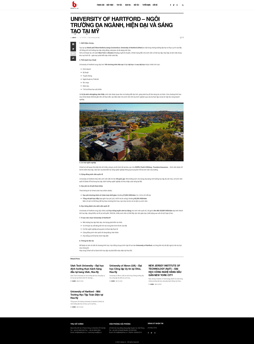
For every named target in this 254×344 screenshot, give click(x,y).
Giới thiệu (109, 5)
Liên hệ (155, 5)
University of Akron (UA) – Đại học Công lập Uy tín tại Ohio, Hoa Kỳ (125, 269)
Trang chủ (100, 5)
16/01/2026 (119, 281)
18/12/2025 (80, 307)
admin (74, 37)
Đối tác (136, 5)
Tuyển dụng (146, 5)
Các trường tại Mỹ (94, 37)
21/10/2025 (83, 37)
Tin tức (119, 5)
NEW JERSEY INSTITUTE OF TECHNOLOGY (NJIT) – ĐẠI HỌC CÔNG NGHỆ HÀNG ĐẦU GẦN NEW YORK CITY (165, 270)
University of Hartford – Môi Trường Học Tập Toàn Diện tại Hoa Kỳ (86, 294)
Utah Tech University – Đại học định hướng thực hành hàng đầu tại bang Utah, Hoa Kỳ (87, 269)
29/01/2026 (80, 281)
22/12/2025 (158, 284)
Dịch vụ (127, 5)
